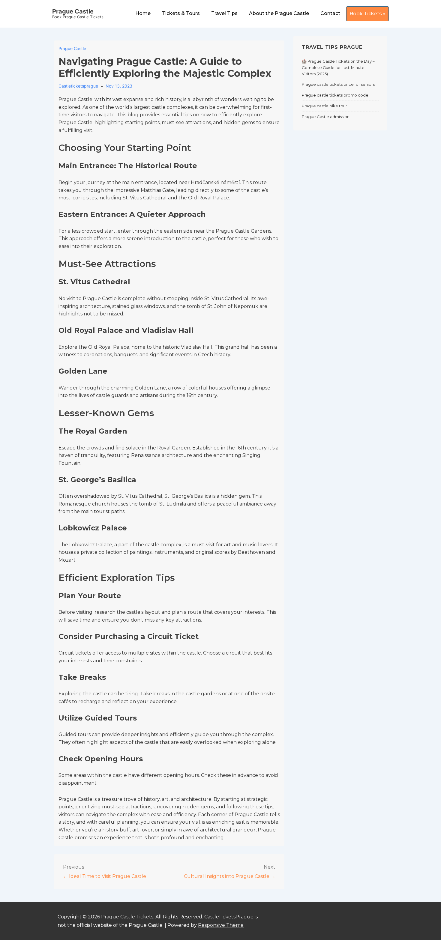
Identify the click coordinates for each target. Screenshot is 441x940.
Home (143, 13)
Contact (330, 13)
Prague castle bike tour (324, 105)
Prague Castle (73, 11)
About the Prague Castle (279, 13)
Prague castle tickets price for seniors (338, 84)
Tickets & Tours (181, 13)
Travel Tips (224, 13)
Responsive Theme (221, 925)
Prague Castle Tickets (127, 917)
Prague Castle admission (326, 116)
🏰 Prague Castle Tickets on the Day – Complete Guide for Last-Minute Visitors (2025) (338, 67)
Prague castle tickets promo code (335, 95)
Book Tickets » (368, 13)
